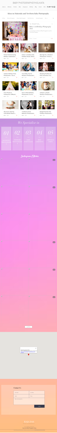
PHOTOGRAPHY (29, 423)
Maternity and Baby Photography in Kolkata (29, 428)
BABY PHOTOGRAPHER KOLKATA (28, 2)
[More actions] (52, 24)
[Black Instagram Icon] (52, 7)
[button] (53, 18)
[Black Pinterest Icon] (51, 7)
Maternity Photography (10, 18)
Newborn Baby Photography (21, 18)
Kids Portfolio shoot (31, 18)
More (46, 18)
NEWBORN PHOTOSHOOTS (17, 141)
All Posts (3, 18)
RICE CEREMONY (39, 141)
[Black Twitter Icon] (49, 7)
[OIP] (54, 7)
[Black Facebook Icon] (47, 7)
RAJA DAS (29, 421)
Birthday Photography (39, 18)
